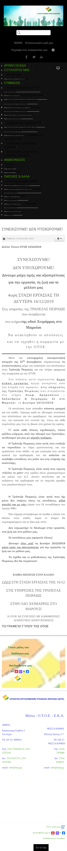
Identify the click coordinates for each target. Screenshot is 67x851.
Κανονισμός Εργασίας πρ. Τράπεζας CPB (20, 129)
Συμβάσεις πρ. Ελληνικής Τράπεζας (20, 145)
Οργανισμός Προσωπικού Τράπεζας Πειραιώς (21, 101)
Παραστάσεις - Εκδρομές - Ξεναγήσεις (21, 205)
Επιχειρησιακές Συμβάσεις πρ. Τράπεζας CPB (24, 136)
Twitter (33, 57)
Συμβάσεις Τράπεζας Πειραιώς (25, 95)
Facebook (26, 57)
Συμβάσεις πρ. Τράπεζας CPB (24, 122)
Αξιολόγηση (14, 118)
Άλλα (10, 214)
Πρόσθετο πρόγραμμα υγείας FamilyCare (22, 190)
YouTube (41, 57)
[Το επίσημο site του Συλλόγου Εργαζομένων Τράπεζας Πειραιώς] (33, 16)
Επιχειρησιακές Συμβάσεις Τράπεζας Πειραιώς (21, 109)
